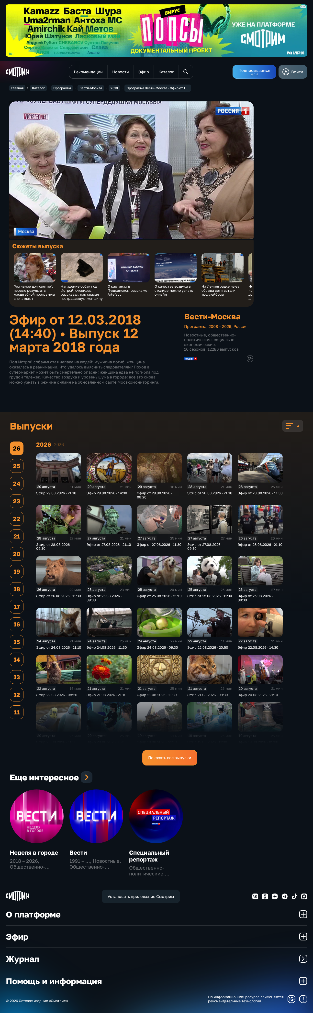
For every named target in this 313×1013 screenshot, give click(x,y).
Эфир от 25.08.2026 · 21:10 (159, 596)
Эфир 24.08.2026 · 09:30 (157, 647)
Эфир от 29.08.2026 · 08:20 (154, 495)
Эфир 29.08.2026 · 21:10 (56, 493)
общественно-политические (210, 337)
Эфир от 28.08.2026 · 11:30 (260, 493)
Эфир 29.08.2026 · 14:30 (107, 493)
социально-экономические (210, 342)
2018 (114, 88)
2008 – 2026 (220, 326)
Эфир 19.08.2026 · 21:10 (157, 742)
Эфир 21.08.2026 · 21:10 (106, 695)
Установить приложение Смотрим (141, 896)
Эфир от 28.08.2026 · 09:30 (54, 546)
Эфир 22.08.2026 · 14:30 (258, 647)
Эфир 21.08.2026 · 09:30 (207, 695)
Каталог (38, 88)
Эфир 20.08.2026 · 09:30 (107, 742)
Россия (240, 326)
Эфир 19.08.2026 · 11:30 (207, 742)
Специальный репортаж (149, 856)
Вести (78, 852)
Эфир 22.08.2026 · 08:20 (56, 695)
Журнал (22, 959)
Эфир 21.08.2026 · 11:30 (157, 695)
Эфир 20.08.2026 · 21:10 (258, 695)
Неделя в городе (34, 852)
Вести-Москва (90, 88)
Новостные (195, 335)
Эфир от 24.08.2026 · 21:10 (58, 647)
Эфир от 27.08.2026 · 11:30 (159, 544)
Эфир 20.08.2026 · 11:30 (56, 742)
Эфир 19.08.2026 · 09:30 (258, 742)
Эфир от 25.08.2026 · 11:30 (209, 596)
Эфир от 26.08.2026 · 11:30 (58, 596)
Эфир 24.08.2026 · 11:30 (107, 647)
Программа (62, 88)
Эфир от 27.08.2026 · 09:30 (204, 546)
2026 (59, 444)
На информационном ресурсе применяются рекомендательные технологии (246, 999)
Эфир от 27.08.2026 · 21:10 (109, 544)
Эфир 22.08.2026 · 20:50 (207, 647)
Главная (17, 88)
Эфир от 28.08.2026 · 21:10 (209, 493)
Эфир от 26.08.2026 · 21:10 (260, 544)
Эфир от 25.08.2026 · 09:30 (255, 598)
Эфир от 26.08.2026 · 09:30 (104, 598)
